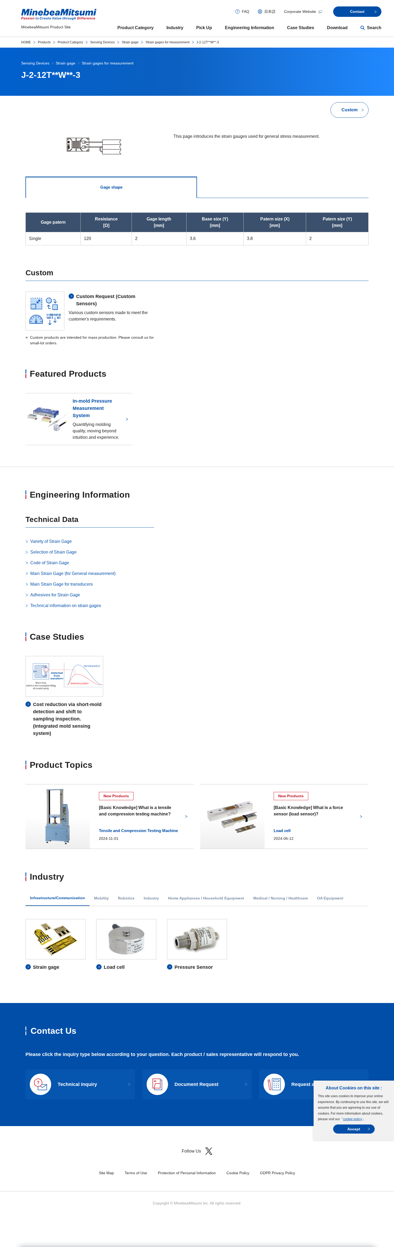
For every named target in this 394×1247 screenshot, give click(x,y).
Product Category (135, 27)
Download (337, 27)
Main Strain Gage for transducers (61, 584)
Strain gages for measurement (167, 42)
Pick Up (204, 27)
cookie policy (352, 1119)
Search (374, 27)
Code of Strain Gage (49, 562)
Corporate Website (300, 11)
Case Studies (300, 27)
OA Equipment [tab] (330, 898)
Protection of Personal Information (187, 1173)
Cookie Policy (237, 1173)
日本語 (270, 11)
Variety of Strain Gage (51, 541)
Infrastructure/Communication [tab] (57, 898)
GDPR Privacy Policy (277, 1173)
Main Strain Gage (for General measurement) (73, 573)
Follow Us (191, 1151)
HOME (26, 42)
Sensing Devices (102, 42)
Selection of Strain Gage (53, 552)
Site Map (106, 1173)
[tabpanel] (197, 945)
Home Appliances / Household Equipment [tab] (206, 898)
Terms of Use (136, 1173)
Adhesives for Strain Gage (55, 595)
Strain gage (130, 42)
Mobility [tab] (101, 898)
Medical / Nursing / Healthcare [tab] (280, 898)
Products (44, 42)
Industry (174, 27)
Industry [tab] (151, 898)
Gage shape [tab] (111, 187)
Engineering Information (249, 27)
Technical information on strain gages (65, 605)
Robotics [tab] (126, 898)
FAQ (245, 11)
